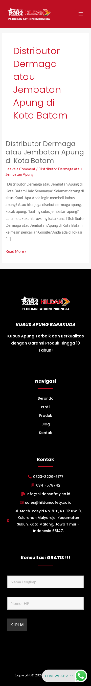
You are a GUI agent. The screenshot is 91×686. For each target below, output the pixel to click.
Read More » (16, 251)
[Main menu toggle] (80, 14)
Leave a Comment (20, 169)
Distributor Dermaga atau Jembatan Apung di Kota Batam (45, 152)
